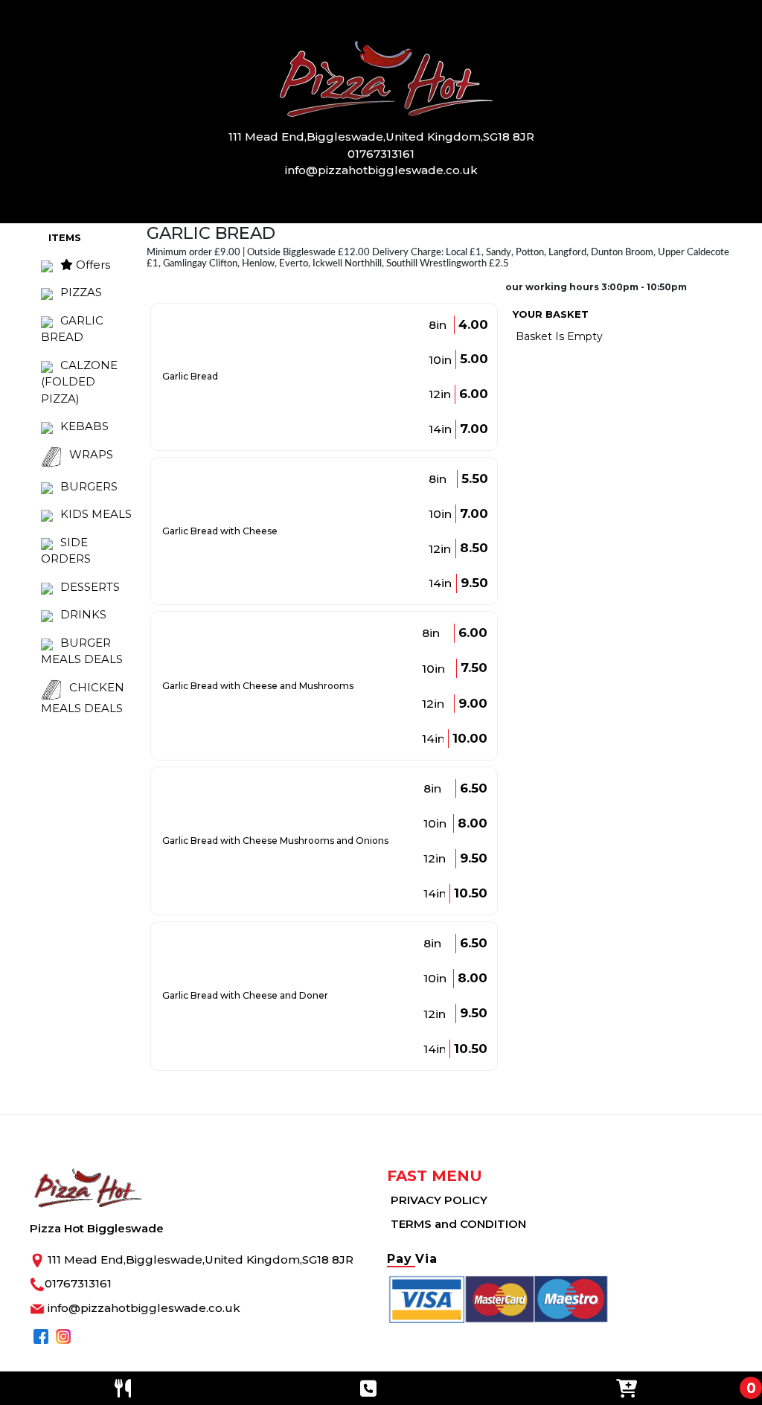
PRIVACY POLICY (439, 1200)
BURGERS (89, 486)
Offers (91, 264)
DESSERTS (90, 587)
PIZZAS (81, 292)
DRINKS (83, 614)
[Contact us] (368, 1388)
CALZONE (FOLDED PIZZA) (79, 382)
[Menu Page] (123, 1388)
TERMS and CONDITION (458, 1224)
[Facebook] (40, 1335)
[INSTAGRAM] (63, 1335)
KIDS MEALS (96, 514)
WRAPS (91, 454)
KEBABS (84, 426)
